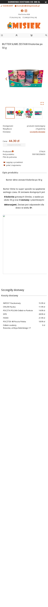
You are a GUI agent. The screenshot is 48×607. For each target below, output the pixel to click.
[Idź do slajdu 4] (37, 113)
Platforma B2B (24, 14)
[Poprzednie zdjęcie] (6, 79)
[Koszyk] (31, 35)
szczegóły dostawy (37, 131)
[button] (2, 35)
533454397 (7, 5)
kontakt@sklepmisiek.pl (28, 5)
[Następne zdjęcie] (41, 79)
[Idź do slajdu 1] (10, 113)
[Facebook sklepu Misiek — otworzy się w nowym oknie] (22, 11)
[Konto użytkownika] (16, 35)
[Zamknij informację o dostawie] (46, 2)
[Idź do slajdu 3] (28, 113)
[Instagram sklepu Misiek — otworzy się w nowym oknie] (25, 11)
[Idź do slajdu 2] (19, 113)
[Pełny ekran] (42, 103)
